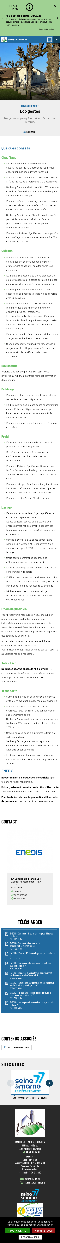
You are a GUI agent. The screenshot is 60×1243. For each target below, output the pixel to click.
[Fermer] (55, 6)
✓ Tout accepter (17, 1230)
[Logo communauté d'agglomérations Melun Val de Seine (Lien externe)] (30, 1210)
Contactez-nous (32, 1179)
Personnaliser (30, 1237)
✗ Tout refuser (43, 1230)
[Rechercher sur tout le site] (49, 39)
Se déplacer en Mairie (35, 1183)
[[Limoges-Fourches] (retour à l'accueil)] (30, 1136)
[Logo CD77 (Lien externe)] (30, 1195)
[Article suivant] (57, 18)
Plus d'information (46, 29)
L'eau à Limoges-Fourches (18, 1047)
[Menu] (56, 39)
